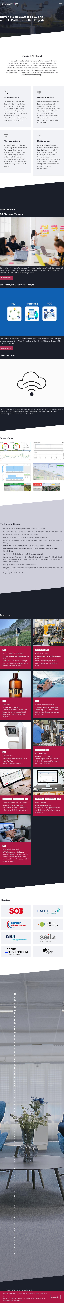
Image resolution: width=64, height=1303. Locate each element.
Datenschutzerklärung (15, 1300)
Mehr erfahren (6, 278)
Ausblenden (55, 1297)
